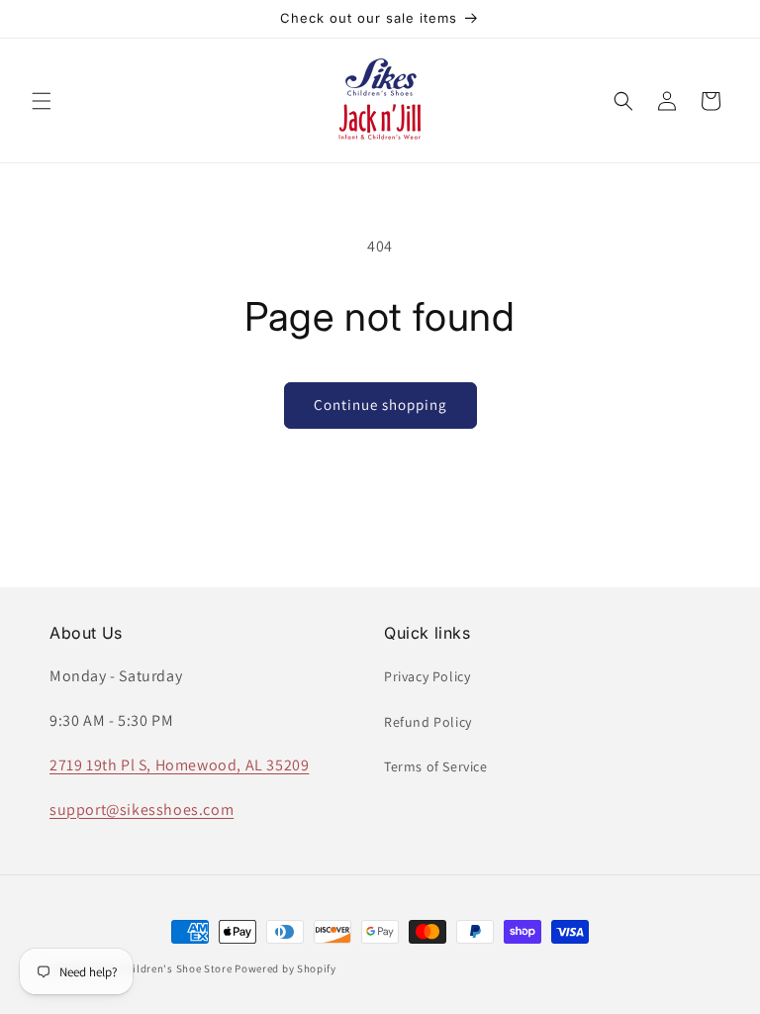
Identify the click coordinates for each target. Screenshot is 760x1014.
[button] (41, 101)
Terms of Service (436, 766)
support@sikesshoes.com (141, 809)
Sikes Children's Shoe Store (161, 968)
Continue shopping (380, 404)
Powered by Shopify (285, 968)
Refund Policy (428, 722)
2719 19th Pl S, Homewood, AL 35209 (179, 765)
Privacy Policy (427, 676)
